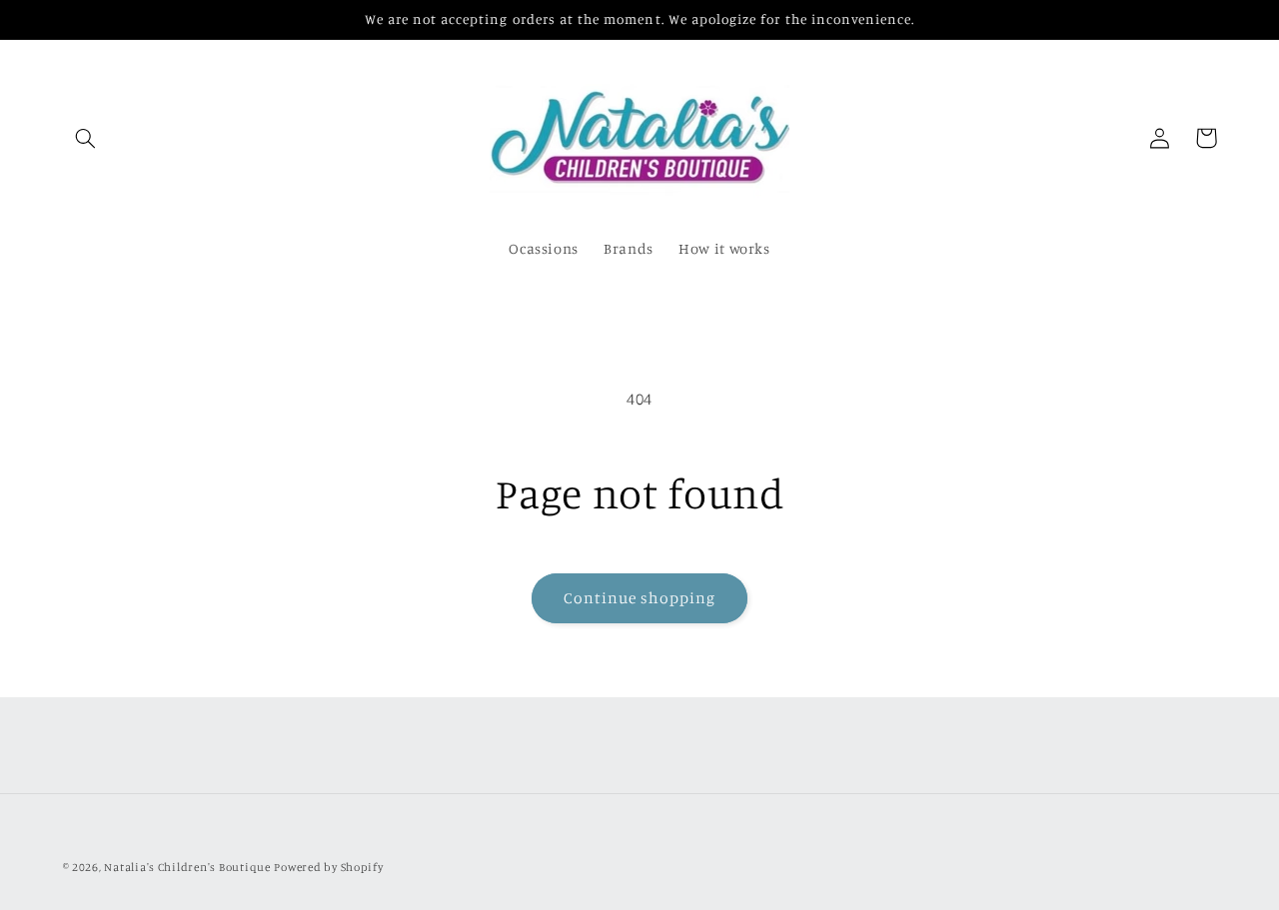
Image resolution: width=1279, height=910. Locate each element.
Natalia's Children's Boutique (187, 867)
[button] (86, 138)
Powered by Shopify (328, 867)
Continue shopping (640, 597)
